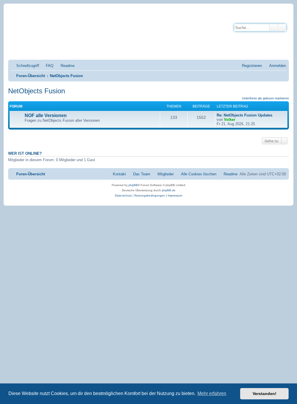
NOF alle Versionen (46, 115)
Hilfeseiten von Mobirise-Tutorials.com (97, 38)
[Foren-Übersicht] (36, 33)
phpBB (133, 185)
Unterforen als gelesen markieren (265, 98)
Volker (229, 119)
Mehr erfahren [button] (212, 393)
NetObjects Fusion (36, 91)
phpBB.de (168, 190)
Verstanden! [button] (264, 393)
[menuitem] (47, 65)
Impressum (72, 49)
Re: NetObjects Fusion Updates (244, 115)
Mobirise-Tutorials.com (101, 18)
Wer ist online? (25, 154)
